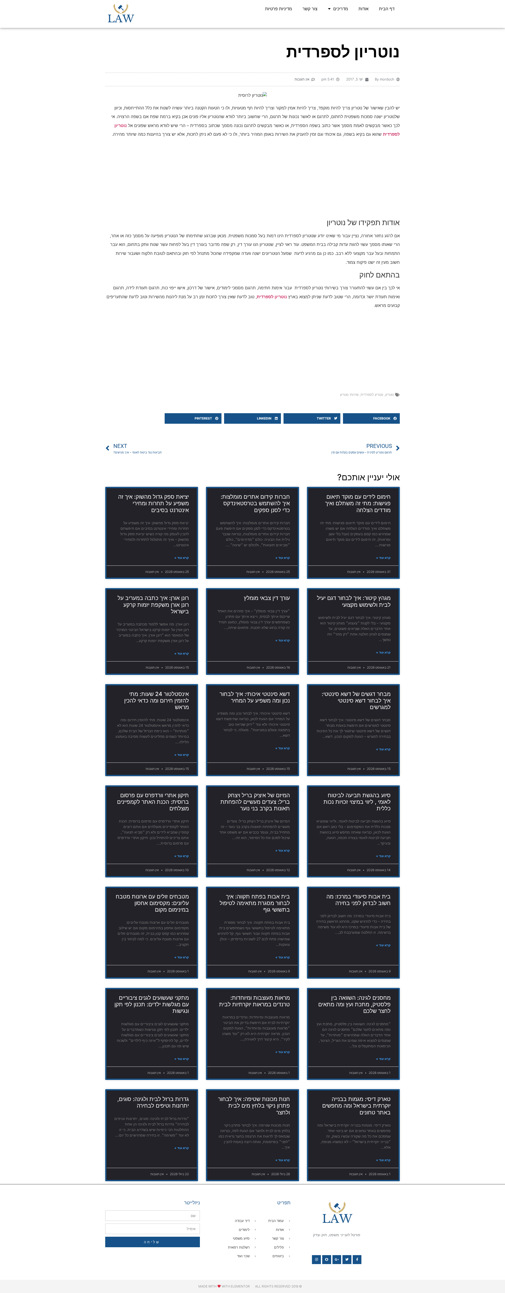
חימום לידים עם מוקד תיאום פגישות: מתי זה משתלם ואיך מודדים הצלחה (358, 503)
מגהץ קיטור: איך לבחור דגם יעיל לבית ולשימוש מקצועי (354, 601)
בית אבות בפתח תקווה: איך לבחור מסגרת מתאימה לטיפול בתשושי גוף (255, 903)
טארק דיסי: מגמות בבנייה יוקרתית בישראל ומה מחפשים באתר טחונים (356, 1105)
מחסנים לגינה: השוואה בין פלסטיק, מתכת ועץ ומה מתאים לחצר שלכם (354, 1004)
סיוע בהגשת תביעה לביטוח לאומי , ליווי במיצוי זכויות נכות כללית (357, 802)
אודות (363, 8)
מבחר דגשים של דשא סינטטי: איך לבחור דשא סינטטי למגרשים (356, 700)
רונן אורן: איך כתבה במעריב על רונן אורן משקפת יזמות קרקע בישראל (153, 604)
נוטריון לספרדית (372, 394)
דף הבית (387, 8)
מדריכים (340, 8)
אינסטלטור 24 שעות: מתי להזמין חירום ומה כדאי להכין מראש (156, 700)
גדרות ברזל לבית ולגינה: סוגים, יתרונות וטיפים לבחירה (153, 1102)
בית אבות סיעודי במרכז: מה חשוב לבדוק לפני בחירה (358, 899)
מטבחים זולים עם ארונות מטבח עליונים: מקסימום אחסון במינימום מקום (152, 903)
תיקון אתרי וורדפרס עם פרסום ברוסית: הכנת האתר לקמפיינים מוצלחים (153, 802)
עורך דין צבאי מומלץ (267, 598)
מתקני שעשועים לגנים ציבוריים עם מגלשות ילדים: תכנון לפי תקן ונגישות (151, 1004)
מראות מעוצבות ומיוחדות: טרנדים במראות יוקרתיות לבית (254, 1001)
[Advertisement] (252, 179)
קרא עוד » (383, 558)
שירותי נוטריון (349, 394)
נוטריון (389, 394)
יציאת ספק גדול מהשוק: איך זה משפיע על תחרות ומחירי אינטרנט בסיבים (153, 503)
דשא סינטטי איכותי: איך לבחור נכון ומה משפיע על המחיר (255, 697)
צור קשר (309, 8)
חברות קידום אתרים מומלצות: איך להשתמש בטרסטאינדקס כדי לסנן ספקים (255, 503)
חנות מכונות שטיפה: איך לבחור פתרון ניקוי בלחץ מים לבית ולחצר (254, 1105)
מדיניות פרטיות (278, 8)
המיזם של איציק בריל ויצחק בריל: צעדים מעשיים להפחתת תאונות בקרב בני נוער (255, 802)
